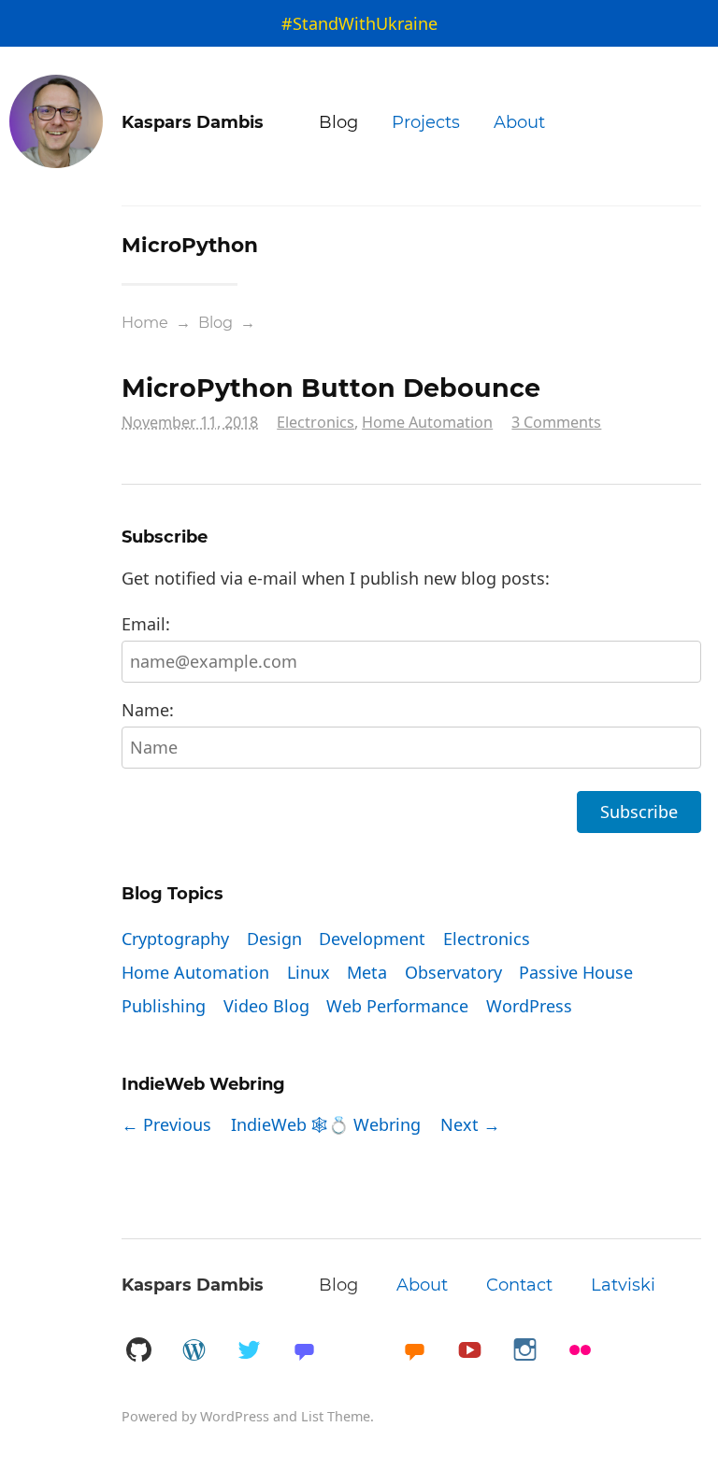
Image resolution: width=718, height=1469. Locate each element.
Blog (338, 122)
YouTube (469, 1351)
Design (274, 938)
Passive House (576, 972)
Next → (470, 1124)
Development (372, 938)
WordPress (529, 1006)
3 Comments (556, 422)
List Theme (335, 1416)
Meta (367, 972)
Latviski (623, 1285)
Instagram (524, 1351)
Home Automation (427, 422)
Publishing (164, 1006)
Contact (519, 1285)
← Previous (166, 1124)
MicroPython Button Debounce (331, 388)
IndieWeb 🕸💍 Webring (326, 1124)
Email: (146, 624)
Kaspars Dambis (193, 1285)
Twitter (248, 1351)
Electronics (315, 422)
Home (145, 322)
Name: (148, 710)
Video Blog (266, 1006)
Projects (426, 122)
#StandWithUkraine (359, 23)
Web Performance (397, 1006)
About (519, 122)
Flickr (579, 1351)
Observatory (453, 972)
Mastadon (304, 1351)
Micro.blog (414, 1351)
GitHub (138, 1351)
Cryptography (175, 938)
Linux (308, 972)
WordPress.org (193, 1351)
